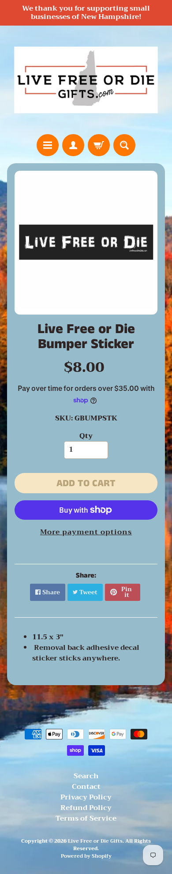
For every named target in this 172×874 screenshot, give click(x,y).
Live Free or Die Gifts (95, 841)
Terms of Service (86, 818)
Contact (86, 786)
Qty (86, 436)
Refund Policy (86, 808)
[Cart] (99, 145)
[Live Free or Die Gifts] (86, 80)
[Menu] (48, 145)
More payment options (86, 532)
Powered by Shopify (86, 856)
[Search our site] (124, 145)
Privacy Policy (86, 797)
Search (86, 776)
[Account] (73, 145)
